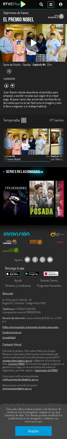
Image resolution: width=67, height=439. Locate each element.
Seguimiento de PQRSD (46, 370)
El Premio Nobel (11, 159)
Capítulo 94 (9, 156)
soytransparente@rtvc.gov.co (17, 388)
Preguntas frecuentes (49, 285)
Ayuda (18, 280)
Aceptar (33, 431)
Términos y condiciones (18, 285)
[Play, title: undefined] (33, 43)
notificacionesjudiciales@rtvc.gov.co (20, 379)
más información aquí (42, 420)
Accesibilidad (8, 337)
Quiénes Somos (49, 280)
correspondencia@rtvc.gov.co (17, 360)
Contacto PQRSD (16, 363)
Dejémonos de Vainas (16, 13)
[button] (59, 147)
